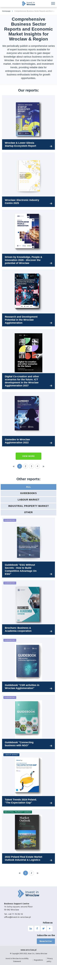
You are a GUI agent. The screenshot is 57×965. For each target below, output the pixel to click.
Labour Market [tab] (28, 500)
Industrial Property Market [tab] (28, 506)
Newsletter (46, 941)
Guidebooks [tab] (28, 493)
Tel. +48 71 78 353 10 (13, 914)
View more (28, 456)
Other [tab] (28, 512)
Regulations (38, 960)
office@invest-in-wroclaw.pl (17, 917)
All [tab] (28, 487)
